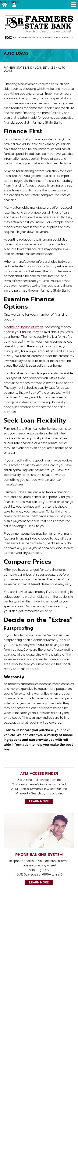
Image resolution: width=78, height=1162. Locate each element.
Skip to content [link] (10, 2)
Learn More (39, 801)
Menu (73, 4)
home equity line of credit (24, 327)
